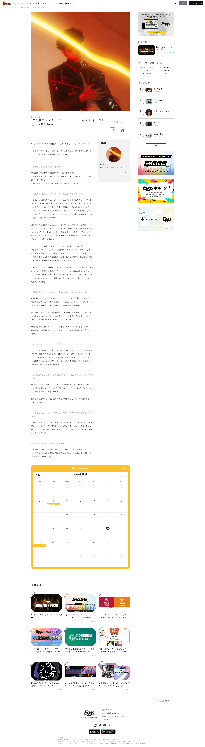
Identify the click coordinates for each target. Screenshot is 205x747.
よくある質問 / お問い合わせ (111, 713)
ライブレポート (165, 67)
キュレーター (165, 70)
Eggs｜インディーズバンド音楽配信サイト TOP (20, 7)
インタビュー (45, 7)
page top (164, 701)
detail (124, 172)
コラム (147, 70)
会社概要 (105, 719)
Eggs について (107, 709)
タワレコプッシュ (147, 67)
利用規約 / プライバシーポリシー (113, 716)
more (156, 145)
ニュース (165, 73)
